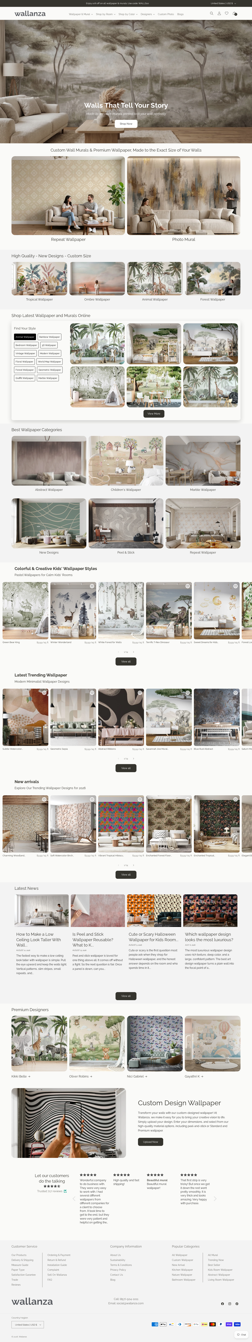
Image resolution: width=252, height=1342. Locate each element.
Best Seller (214, 1265)
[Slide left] (118, 652)
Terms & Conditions (121, 1265)
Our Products (18, 1255)
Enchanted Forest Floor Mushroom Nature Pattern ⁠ (158, 855)
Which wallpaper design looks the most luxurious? (209, 937)
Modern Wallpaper (50, 353)
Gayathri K (192, 1076)
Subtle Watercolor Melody (12, 749)
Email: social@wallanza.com (126, 1303)
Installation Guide (57, 1265)
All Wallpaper (179, 1255)
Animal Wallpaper (25, 337)
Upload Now (150, 1141)
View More (154, 413)
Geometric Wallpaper (50, 369)
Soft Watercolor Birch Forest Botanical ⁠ (61, 855)
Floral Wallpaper (24, 361)
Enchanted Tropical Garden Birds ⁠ (204, 855)
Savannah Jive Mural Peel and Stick (156, 749)
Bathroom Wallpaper (183, 1279)
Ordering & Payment (58, 1255)
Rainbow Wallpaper (49, 337)
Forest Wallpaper (25, 369)
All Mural (213, 1255)
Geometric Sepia (59, 749)
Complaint (53, 1269)
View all (126, 661)
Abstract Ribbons (107, 749)
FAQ (49, 1279)
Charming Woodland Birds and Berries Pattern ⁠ (15, 855)
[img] (51, 1186)
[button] (80, 14)
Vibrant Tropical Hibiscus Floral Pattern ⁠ (111, 855)
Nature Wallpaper (182, 1274)
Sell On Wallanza (57, 1274)
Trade (14, 1279)
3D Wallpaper (49, 345)
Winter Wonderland (60, 642)
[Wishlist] (227, 13)
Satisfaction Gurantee (23, 1274)
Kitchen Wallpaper (182, 1269)
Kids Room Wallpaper (220, 1269)
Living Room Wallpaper (221, 1279)
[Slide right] (133, 652)
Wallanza (23, 1337)
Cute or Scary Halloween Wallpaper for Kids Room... (153, 937)
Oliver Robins (79, 1076)
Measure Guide (19, 1265)
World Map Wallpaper (49, 361)
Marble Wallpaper (47, 378)
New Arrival (178, 1265)
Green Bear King (11, 642)
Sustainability (117, 1260)
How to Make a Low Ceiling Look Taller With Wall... (38, 939)
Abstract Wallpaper (219, 1274)
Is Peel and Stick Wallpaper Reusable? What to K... (93, 939)
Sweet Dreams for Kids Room (205, 642)
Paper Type (18, 1269)
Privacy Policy (118, 1269)
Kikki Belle (19, 1076)
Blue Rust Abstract (203, 749)
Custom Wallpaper (182, 1260)
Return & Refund (56, 1260)
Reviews (16, 1284)
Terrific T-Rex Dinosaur (158, 642)
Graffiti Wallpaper (25, 378)
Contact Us (116, 1274)
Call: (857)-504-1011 (126, 1299)
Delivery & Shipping (22, 1260)
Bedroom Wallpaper (26, 345)
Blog (112, 1279)
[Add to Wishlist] (44, 586)
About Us (115, 1255)
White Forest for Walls (110, 642)
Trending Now (216, 1260)
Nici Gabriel (135, 1076)
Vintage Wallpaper (25, 353)
